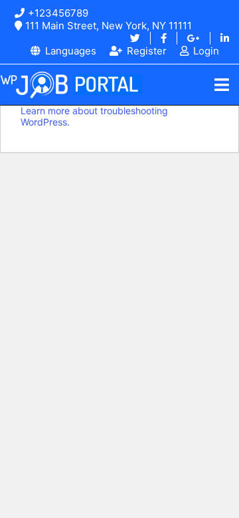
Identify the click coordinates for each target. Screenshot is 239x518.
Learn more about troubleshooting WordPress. (94, 116)
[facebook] (158, 38)
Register (147, 50)
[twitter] (135, 38)
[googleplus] (188, 38)
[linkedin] (219, 38)
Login (206, 50)
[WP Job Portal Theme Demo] (71, 84)
